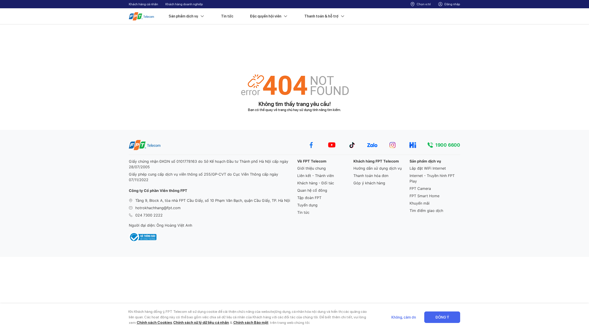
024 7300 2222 (149, 215)
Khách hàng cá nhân (143, 4)
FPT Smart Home (424, 196)
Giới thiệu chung (311, 168)
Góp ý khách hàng (369, 183)
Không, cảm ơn (403, 317)
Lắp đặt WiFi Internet (428, 168)
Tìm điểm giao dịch (426, 210)
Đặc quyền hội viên (265, 16)
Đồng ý (442, 317)
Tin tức (227, 16)
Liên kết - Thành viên (315, 175)
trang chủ (285, 110)
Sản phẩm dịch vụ (183, 16)
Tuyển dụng (307, 205)
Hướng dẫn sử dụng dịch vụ (377, 168)
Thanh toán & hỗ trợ (321, 16)
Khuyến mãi (420, 203)
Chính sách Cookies (154, 322)
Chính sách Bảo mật (251, 322)
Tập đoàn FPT (309, 197)
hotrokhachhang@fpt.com (158, 207)
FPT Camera (420, 188)
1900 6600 (447, 145)
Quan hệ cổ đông (312, 190)
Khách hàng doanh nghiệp (184, 4)
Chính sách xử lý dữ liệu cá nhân (201, 322)
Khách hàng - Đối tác (315, 183)
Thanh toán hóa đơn (370, 175)
